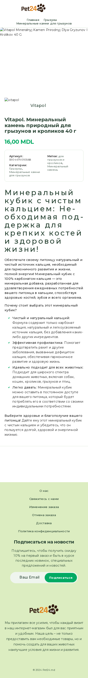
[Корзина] (81, 8)
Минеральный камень (57, 168)
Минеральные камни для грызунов (44, 23)
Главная (33, 20)
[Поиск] (74, 8)
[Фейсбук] (40, 660)
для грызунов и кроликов (55, 160)
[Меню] (9, 8)
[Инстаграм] (48, 660)
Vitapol (38, 106)
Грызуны (50, 20)
